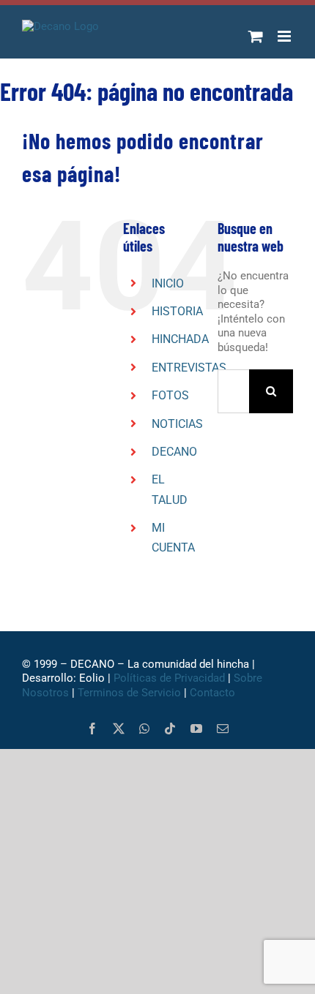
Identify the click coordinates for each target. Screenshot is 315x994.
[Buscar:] (233, 390)
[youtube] (196, 728)
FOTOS (170, 395)
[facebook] (92, 728)
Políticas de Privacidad (169, 678)
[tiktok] (170, 728)
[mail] (223, 728)
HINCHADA (180, 339)
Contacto (214, 692)
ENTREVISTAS (189, 367)
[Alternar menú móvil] (285, 36)
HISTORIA (177, 311)
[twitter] (119, 728)
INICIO (168, 283)
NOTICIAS (177, 424)
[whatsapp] (144, 728)
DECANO (174, 452)
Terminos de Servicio (129, 692)
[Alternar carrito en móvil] (255, 36)
